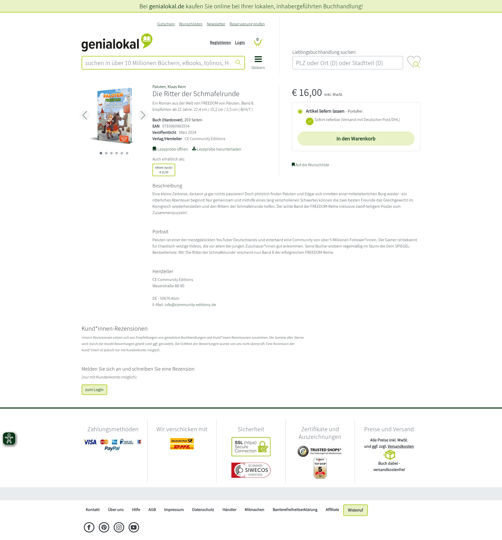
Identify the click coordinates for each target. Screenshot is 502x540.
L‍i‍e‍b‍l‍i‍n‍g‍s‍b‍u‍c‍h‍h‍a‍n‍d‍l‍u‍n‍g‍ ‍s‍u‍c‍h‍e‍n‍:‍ (324, 52)
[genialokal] (117, 42)
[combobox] (157, 62)
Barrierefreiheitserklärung (295, 509)
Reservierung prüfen (247, 24)
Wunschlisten (191, 24)
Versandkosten (401, 446)
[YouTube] (133, 528)
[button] (258, 65)
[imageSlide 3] (116, 153)
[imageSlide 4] (122, 153)
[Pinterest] (103, 528)
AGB (152, 509)
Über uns (116, 509)
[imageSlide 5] (127, 153)
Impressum (174, 509)
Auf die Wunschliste (312, 165)
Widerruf (355, 510)
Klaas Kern (177, 86)
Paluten (159, 86)
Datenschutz (203, 509)
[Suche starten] (238, 62)
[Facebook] (89, 528)
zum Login (94, 389)
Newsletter (216, 24)
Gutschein (166, 24)
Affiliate (332, 509)
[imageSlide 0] (101, 153)
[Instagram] (118, 528)
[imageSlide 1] (106, 153)
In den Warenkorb (355, 138)
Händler (229, 509)
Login (240, 42)
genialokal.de (166, 6)
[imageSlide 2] (111, 153)
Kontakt (93, 509)
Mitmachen (254, 509)
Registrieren (220, 42)
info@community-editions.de (190, 304)
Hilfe (136, 509)
